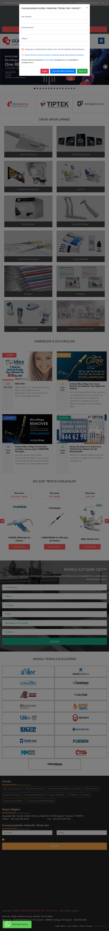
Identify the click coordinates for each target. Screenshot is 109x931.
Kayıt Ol (82, 71)
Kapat (44, 71)
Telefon (24, 38)
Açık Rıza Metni (48, 60)
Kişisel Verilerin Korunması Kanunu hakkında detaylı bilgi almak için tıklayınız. (54, 55)
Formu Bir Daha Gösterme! (63, 71)
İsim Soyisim (26, 17)
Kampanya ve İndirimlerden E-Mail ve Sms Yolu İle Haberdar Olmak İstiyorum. (55, 49)
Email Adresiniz (27, 27)
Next (105, 66)
